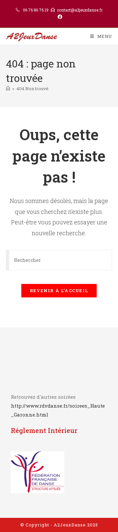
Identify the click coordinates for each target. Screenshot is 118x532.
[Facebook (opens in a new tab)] (59, 17)
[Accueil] (8, 88)
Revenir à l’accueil (59, 290)
